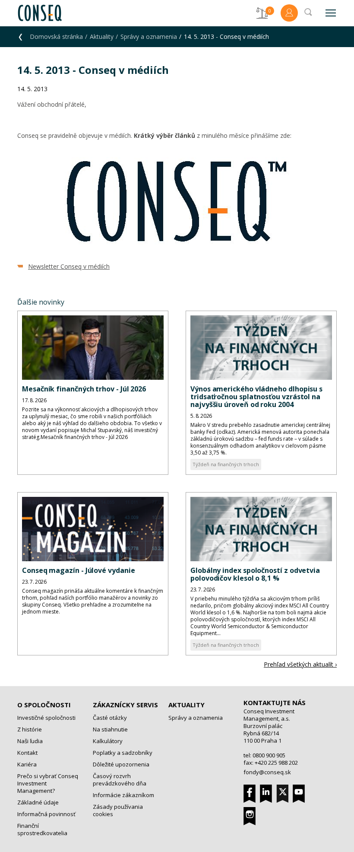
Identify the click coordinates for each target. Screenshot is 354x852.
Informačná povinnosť (46, 814)
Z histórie (29, 729)
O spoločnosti (44, 704)
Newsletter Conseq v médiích (69, 266)
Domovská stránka (56, 36)
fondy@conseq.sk (267, 772)
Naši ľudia (30, 741)
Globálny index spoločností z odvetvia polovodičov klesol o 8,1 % (255, 574)
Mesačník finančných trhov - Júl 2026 (84, 389)
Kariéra (27, 764)
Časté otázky (110, 718)
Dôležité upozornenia (121, 764)
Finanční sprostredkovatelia (42, 829)
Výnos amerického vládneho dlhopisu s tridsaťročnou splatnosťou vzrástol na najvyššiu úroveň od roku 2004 (256, 396)
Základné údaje (38, 802)
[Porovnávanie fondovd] (262, 13)
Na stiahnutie (110, 729)
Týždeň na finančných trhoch (226, 464)
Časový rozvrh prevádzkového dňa (119, 779)
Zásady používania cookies (118, 810)
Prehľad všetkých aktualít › (300, 664)
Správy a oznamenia (148, 36)
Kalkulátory (108, 741)
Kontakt (27, 753)
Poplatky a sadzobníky (122, 753)
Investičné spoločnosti (46, 718)
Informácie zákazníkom (123, 795)
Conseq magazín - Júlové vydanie (78, 570)
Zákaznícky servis (125, 704)
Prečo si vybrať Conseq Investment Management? (47, 783)
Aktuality (102, 36)
